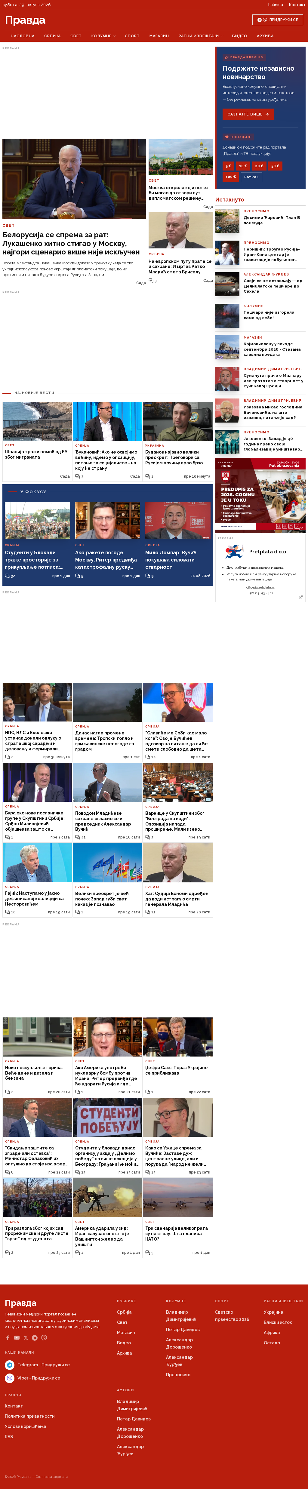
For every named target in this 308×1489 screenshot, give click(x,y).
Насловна (23, 36)
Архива (265, 36)
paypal (251, 177)
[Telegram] (35, 1338)
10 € (243, 166)
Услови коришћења (25, 1426)
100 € (231, 177)
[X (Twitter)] (25, 1337)
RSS (9, 1436)
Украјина (273, 1312)
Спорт (132, 36)
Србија (52, 36)
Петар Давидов (183, 1329)
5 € (228, 166)
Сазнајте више (245, 114)
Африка (272, 1332)
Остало (272, 1342)
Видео (239, 36)
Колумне (101, 36)
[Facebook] (7, 1337)
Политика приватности (29, 1416)
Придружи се (284, 20)
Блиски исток (278, 1322)
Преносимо (178, 1374)
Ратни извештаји (199, 36)
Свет (76, 36)
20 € (259, 166)
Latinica (275, 4)
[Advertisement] (107, 94)
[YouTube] (17, 1338)
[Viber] (44, 1338)
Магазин (159, 36)
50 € (275, 166)
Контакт (297, 4)
